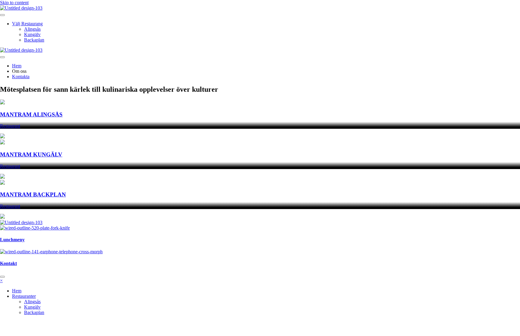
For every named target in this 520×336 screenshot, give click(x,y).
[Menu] (2, 15)
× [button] (1, 280)
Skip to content (14, 2)
